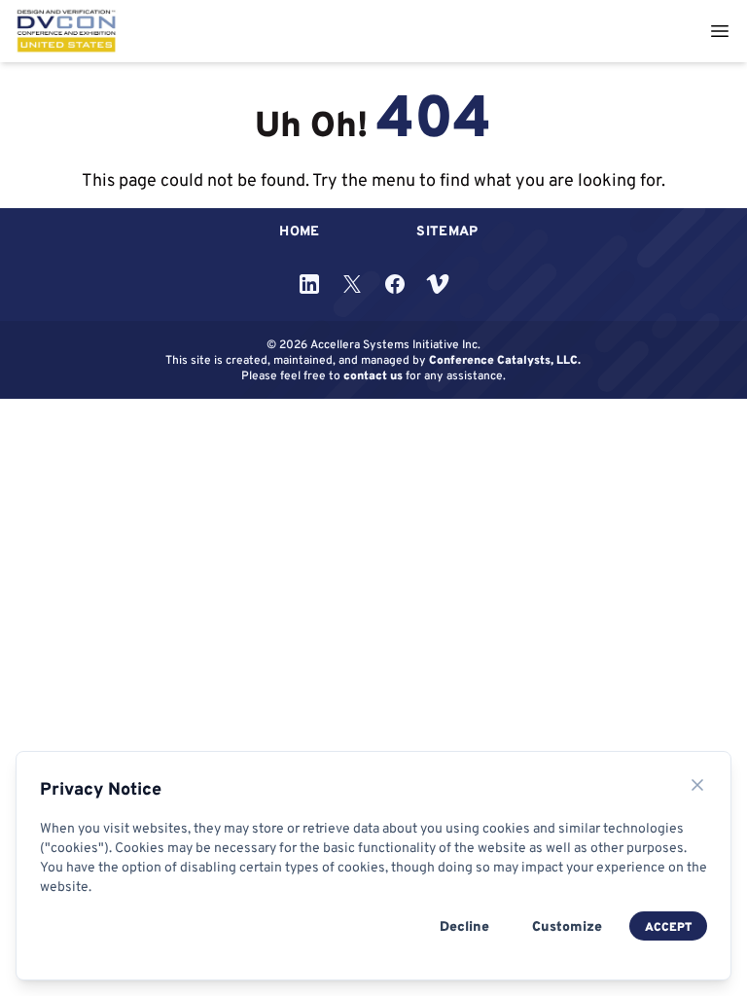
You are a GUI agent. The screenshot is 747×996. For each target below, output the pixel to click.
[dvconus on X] (352, 284)
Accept (668, 926)
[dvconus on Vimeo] (437, 284)
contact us (373, 375)
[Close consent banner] (697, 785)
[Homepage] (67, 31)
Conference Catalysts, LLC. (505, 359)
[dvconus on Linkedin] (309, 284)
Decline (464, 926)
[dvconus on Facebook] (394, 284)
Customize (567, 926)
